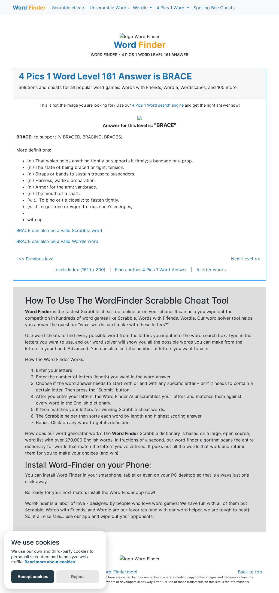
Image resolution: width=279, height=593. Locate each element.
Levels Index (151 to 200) (79, 269)
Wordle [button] (141, 7)
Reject (77, 576)
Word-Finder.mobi (119, 572)
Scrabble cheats (68, 7)
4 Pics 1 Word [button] (171, 7)
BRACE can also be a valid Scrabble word (59, 230)
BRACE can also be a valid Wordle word (57, 241)
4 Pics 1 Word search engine (158, 105)
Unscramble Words (109, 7)
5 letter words (211, 269)
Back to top (250, 572)
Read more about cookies (50, 561)
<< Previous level (36, 258)
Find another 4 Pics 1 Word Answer (151, 269)
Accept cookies (32, 576)
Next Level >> (245, 258)
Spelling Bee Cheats (214, 7)
